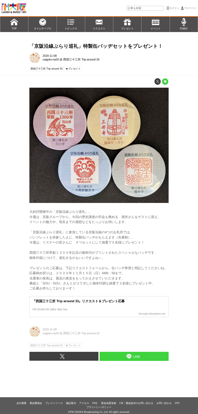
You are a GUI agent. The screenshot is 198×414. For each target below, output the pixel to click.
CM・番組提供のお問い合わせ (136, 403)
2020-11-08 (50, 55)
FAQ (95, 403)
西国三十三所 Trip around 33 (81, 59)
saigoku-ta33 (51, 59)
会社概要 (21, 403)
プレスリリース (54, 403)
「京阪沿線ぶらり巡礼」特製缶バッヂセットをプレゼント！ (96, 46)
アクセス (84, 403)
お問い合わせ (164, 403)
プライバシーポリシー (99, 407)
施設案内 (71, 403)
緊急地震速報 (108, 403)
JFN (177, 403)
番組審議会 (36, 403)
